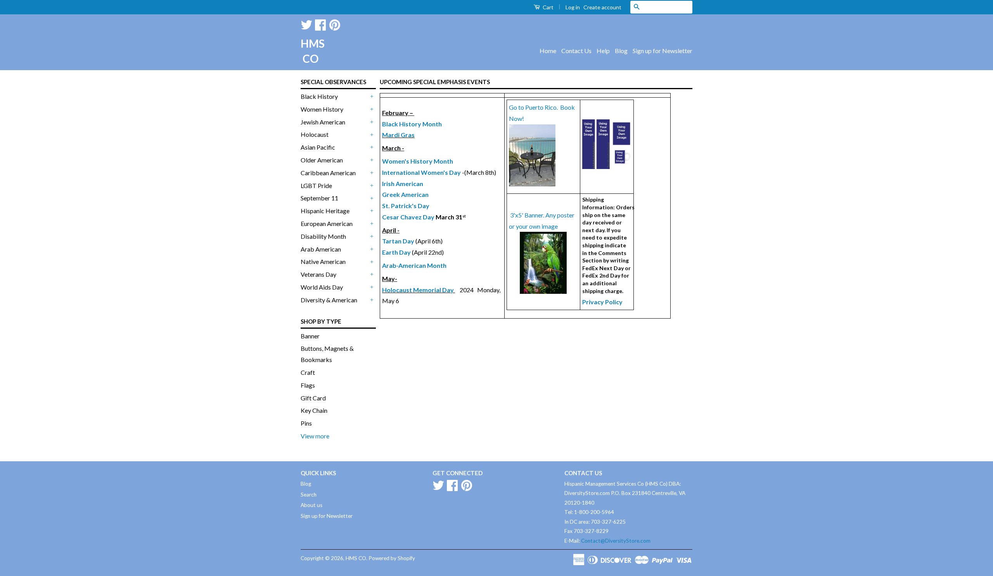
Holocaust (315, 134)
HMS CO (310, 51)
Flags (308, 385)
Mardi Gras (398, 134)
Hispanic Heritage (325, 210)
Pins (306, 423)
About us (311, 505)
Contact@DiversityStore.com (615, 541)
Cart (547, 7)
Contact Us (576, 50)
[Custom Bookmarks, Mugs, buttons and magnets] (606, 166)
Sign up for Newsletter (662, 50)
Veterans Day (318, 274)
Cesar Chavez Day (408, 217)
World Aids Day (322, 287)
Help (603, 50)
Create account (602, 7)
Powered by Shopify (391, 558)
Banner (310, 336)
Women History (322, 109)
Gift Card (313, 398)
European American (327, 223)
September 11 (319, 198)
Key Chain (314, 410)
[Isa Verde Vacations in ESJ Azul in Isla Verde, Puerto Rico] (532, 184)
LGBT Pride (316, 185)
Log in (573, 7)
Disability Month (323, 236)
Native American (323, 261)
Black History (319, 96)
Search (309, 494)
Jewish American (323, 122)
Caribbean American (328, 172)
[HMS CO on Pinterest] (335, 23)
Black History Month (412, 124)
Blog (621, 50)
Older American (322, 160)
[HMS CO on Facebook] (320, 23)
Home (548, 50)
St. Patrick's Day (405, 205)
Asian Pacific (318, 147)
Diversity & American (329, 300)
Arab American (321, 249)
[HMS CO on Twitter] (306, 23)
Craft (308, 372)
